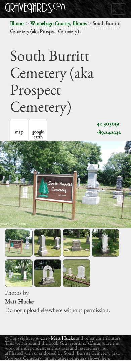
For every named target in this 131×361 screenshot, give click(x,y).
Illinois (17, 23)
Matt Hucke (63, 337)
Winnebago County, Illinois (58, 23)
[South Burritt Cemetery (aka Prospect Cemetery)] (19, 243)
